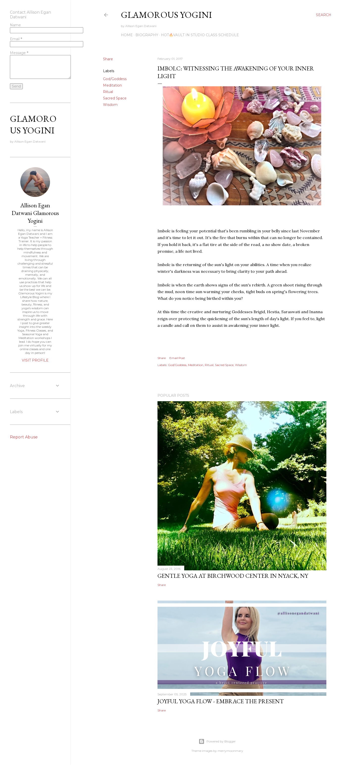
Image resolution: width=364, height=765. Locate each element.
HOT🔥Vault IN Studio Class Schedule (200, 35)
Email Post (177, 358)
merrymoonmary (230, 751)
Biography (146, 35)
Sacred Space (115, 98)
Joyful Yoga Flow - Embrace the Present (220, 701)
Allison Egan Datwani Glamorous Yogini (35, 212)
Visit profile (35, 360)
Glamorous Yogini (166, 15)
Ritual (108, 92)
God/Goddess (115, 79)
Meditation (112, 85)
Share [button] (108, 59)
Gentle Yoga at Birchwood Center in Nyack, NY (232, 576)
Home (127, 35)
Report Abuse (24, 437)
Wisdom (110, 104)
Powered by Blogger (221, 741)
